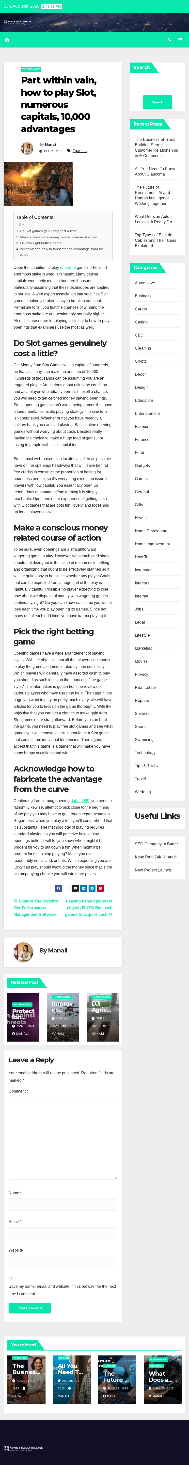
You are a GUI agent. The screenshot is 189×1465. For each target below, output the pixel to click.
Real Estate (145, 687)
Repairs (142, 700)
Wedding (143, 792)
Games (141, 479)
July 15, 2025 (163, 1388)
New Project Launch (153, 870)
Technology (31, 69)
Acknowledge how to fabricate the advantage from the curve (62, 252)
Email (15, 1222)
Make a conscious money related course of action (58, 237)
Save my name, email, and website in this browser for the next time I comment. (62, 1290)
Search (142, 67)
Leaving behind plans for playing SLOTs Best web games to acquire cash (88, 908)
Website (16, 1250)
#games (80, 151)
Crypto (141, 361)
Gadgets (142, 466)
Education (144, 400)
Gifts (139, 505)
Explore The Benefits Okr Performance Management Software (36, 908)
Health (141, 518)
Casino (141, 322)
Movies (141, 661)
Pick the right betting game (41, 243)
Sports (140, 726)
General (142, 492)
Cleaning (143, 348)
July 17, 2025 (118, 1388)
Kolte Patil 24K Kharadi (156, 857)
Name (15, 1193)
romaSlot (68, 267)
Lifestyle (142, 635)
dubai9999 (80, 801)
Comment (18, 1091)
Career (141, 309)
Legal (140, 622)
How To (141, 557)
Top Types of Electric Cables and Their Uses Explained (155, 240)
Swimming (144, 740)
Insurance (144, 570)
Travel (140, 779)
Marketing (144, 648)
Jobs (139, 609)
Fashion (142, 426)
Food (139, 453)
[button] (170, 40)
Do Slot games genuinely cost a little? (49, 231)
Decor (140, 374)
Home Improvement (152, 544)
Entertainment (147, 413)
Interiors (142, 583)
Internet (141, 596)
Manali (50, 144)
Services (143, 713)
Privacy (141, 674)
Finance (142, 439)
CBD (139, 335)
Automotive (145, 283)
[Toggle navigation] (180, 40)
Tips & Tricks (146, 766)
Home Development (153, 531)
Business (143, 296)
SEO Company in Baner (156, 844)
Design (141, 387)
